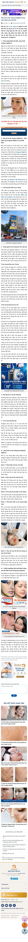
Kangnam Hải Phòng (15, 179)
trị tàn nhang (13, 26)
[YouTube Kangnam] (6, 905)
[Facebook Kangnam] (2, 905)
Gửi (14, 695)
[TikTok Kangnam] (14, 905)
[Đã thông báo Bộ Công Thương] (14, 880)
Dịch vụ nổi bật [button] (5, 888)
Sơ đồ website (14, 917)
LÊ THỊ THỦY (22, 23)
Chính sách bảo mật (5, 915)
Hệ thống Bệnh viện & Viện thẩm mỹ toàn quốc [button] (12, 909)
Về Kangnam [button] (4, 884)
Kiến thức (10, 5)
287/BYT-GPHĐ (21, 873)
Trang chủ (4, 5)
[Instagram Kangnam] (10, 905)
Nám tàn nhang (16, 5)
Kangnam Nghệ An (21, 152)
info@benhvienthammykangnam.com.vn (13, 901)
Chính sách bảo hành (14, 915)
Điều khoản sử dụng (5, 917)
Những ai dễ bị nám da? (8, 853)
